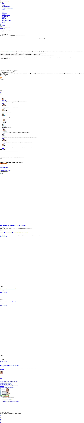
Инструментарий (4, 14)
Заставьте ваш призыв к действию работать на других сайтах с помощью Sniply (10, 401)
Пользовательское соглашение (6, 6)
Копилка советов (4, 0)
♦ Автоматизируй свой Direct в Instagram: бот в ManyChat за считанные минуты (9, 385)
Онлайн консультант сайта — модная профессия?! (9, 365)
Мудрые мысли (4, 18)
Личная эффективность (5, 16)
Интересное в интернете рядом (6, 15)
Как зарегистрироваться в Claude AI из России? (7, 399)
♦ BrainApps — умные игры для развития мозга (5, 383)
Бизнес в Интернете (4, 13)
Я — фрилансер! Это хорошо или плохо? (8, 288)
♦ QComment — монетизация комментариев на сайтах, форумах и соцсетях (8, 382)
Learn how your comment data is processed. (12, 164)
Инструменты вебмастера (6, 7)
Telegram (3, 12)
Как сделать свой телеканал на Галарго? (8, 301)
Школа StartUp (3, 22)
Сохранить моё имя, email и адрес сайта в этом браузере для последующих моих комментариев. (12, 162)
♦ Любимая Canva (2, 386)
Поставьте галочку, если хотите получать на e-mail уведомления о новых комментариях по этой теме (12, 157)
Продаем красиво (4, 21)
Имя (1, 158)
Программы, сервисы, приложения (6, 20)
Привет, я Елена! (2, 369)
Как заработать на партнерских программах (8, 8)
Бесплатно (3, 3)
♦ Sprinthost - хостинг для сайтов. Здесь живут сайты (6, 384)
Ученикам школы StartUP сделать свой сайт (5, 51)
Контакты (4, 5)
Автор (3, 4)
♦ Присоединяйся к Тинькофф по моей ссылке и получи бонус (7, 387)
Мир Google (3, 17)
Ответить (3, 103)
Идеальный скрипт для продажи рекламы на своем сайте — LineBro (13, 225)
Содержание (3, 9)
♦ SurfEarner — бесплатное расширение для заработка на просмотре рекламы (8, 381)
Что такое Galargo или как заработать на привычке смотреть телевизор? (14, 232)
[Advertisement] (20, 407)
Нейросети (3, 19)
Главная (1, 27)
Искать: (1, 26)
